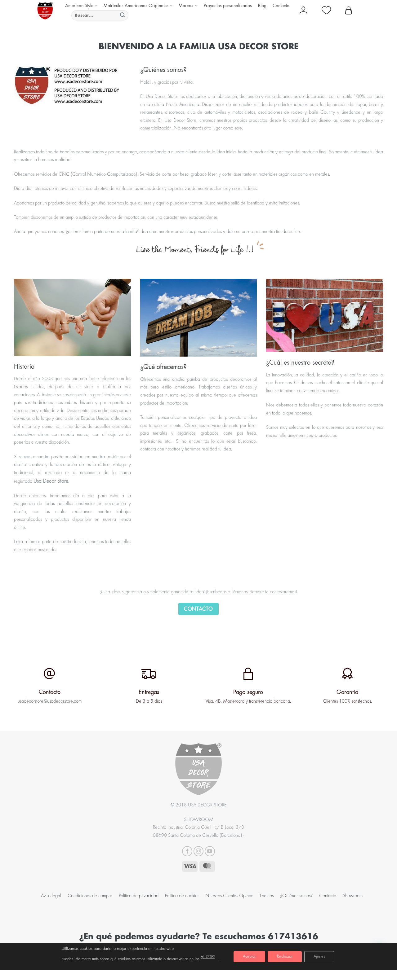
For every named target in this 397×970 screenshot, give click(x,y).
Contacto (281, 5)
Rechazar (284, 957)
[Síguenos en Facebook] (187, 851)
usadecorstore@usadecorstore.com (50, 701)
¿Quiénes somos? (296, 895)
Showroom (353, 895)
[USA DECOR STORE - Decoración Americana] (45, 11)
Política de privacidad (138, 895)
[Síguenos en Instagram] (199, 851)
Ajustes (319, 957)
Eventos (267, 895)
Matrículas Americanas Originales (136, 5)
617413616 (293, 936)
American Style (79, 5)
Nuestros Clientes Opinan (229, 895)
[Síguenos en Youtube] (210, 851)
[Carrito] (348, 11)
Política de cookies (182, 895)
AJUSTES (208, 957)
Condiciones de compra (90, 895)
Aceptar (249, 957)
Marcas (186, 5)
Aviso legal (51, 895)
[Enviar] (123, 15)
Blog (262, 5)
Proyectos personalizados (228, 5)
